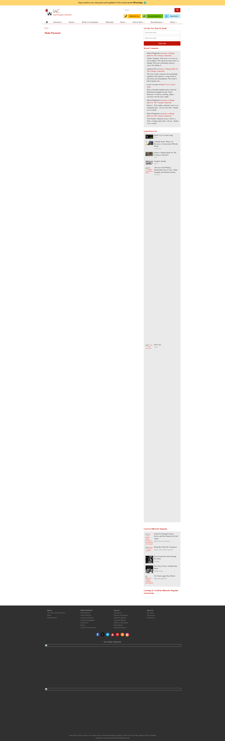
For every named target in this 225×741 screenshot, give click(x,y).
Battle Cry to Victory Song (163, 135)
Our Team (150, 613)
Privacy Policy (134, 735)
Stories (156, 163)
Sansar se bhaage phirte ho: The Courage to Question (160, 54)
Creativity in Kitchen (87, 618)
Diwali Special (118, 625)
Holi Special (117, 613)
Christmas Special (120, 620)
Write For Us (134, 16)
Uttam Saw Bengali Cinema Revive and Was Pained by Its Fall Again (166, 536)
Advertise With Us (154, 16)
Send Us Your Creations (88, 628)
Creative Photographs (88, 620)
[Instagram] (127, 634)
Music (155, 137)
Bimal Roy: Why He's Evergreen (165, 547)
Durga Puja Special (120, 628)
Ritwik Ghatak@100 (160, 579)
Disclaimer (119, 735)
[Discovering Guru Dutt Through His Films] (149, 562)
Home (70, 735)
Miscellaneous (156, 22)
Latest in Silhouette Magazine (155, 528)
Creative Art (157, 148)
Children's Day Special (121, 623)
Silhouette (109, 22)
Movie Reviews (52, 618)
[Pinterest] (117, 634)
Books (71, 22)
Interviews (157, 174)
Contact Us (126, 735)
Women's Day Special (121, 615)
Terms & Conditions (150, 735)
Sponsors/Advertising (108, 735)
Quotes (83, 625)
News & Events (85, 613)
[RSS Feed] (122, 634)
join (133, 2)
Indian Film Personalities (162, 541)
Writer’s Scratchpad (90, 22)
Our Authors (151, 615)
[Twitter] (103, 634)
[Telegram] (107, 634)
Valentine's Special (120, 618)
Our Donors (151, 618)
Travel (122, 22)
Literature (57, 22)
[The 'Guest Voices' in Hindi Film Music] (149, 572)
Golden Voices (158, 571)
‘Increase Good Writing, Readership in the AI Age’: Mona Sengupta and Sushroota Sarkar (166, 169)
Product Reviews (86, 615)
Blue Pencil (174, 16)
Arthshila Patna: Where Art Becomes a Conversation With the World (166, 143)
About (172, 22)
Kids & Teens (138, 22)
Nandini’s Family (160, 161)
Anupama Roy (152, 69)
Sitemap (141, 735)
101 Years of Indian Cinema (56, 613)
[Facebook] (98, 634)
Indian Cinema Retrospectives (163, 550)
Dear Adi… (158, 344)
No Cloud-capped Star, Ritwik (164, 576)
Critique (156, 561)
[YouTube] (112, 634)
